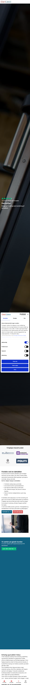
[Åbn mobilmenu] (25, 681)
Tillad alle (15, 361)
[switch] (26, 347)
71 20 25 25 (18, 511)
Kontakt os (6, 511)
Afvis (15, 369)
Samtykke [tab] (5, 318)
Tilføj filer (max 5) (15, 243)
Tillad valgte (15, 365)
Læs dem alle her (8, 548)
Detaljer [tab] (15, 318)
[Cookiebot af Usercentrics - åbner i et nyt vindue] (20, 314)
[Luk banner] (27, 314)
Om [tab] (24, 318)
